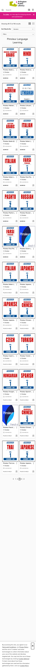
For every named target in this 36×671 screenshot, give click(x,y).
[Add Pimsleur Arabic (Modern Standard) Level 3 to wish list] (16, 78)
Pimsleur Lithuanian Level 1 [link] (26, 105)
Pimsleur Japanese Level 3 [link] (9, 320)
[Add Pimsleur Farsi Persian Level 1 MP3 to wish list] (33, 185)
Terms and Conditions (9, 647)
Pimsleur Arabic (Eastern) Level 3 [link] (9, 141)
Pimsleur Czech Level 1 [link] (9, 356)
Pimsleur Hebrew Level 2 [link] (9, 105)
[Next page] (24, 479)
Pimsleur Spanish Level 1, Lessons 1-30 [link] (26, 392)
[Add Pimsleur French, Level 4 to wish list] (16, 436)
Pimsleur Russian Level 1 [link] (26, 213)
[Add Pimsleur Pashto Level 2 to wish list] (16, 221)
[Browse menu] (33, 10)
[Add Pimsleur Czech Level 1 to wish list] (16, 364)
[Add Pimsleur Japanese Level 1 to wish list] (33, 293)
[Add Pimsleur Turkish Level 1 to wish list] (33, 364)
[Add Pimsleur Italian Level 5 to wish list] (33, 150)
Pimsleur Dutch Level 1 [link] (26, 249)
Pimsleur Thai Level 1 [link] (9, 463)
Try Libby (6, 14)
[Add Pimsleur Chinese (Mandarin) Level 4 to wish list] (33, 328)
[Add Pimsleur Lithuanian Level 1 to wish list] (33, 114)
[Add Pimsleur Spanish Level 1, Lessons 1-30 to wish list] (33, 400)
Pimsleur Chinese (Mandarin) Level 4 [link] (26, 320)
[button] (30, 24)
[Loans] (29, 10)
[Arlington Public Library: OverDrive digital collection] (18, 4)
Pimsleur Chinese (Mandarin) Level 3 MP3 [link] (26, 427)
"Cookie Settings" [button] (23, 659)
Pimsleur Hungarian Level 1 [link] (9, 392)
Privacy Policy (23, 647)
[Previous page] (13, 479)
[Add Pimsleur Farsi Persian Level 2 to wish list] (16, 257)
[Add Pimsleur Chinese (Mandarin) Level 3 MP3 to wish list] (33, 436)
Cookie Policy (24, 666)
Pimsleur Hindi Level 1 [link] (26, 70)
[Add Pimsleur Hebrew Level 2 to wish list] (16, 114)
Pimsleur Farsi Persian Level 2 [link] (9, 249)
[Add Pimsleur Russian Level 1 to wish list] (33, 221)
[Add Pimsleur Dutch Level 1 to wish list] (33, 257)
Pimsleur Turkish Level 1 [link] (26, 356)
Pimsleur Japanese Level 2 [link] (26, 463)
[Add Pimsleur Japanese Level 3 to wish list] (16, 328)
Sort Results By (6, 29)
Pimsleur (7, 72)
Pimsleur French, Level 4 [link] (9, 427)
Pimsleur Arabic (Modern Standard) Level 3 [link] (9, 70)
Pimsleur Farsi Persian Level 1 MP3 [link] (26, 177)
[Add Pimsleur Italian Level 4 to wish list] (16, 185)
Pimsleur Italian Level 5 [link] (26, 141)
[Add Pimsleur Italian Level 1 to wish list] (16, 293)
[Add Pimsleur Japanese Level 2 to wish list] (33, 472)
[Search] (2, 9)
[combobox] (14, 10)
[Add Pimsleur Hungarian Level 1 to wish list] (16, 400)
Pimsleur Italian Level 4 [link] (9, 177)
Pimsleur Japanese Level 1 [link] (26, 284)
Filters (4, 34)
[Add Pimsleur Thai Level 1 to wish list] (16, 472)
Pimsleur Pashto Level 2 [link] (9, 213)
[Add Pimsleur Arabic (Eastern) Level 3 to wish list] (16, 150)
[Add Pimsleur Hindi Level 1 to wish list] (33, 78)
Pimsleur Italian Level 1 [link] (9, 284)
